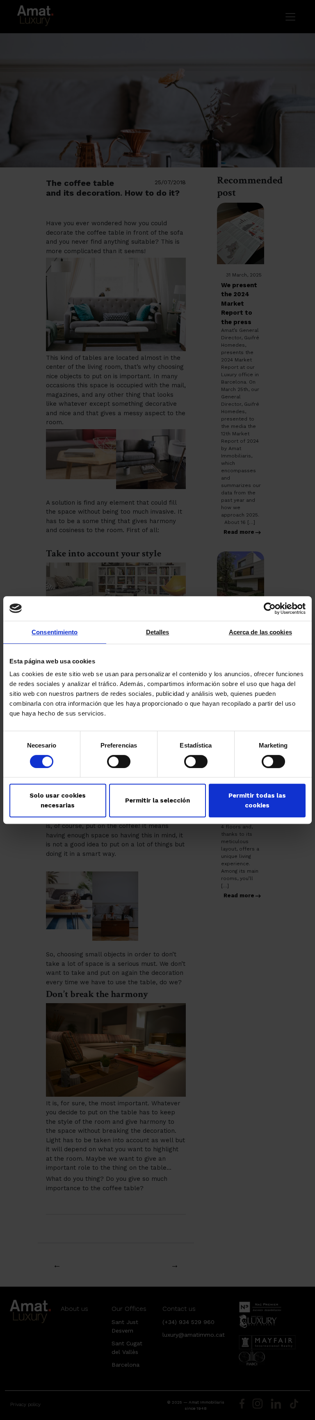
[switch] (118, 761)
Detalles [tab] (157, 632)
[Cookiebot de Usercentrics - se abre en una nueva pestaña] (270, 608)
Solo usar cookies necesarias (58, 800)
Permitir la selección (157, 800)
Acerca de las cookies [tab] (260, 632)
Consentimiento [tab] (55, 632)
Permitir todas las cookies (257, 800)
